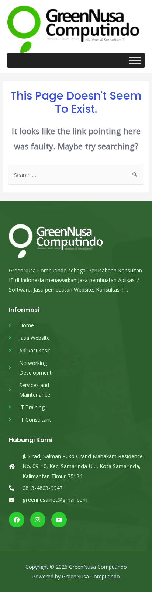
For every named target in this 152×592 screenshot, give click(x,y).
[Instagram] (38, 519)
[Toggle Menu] (135, 60)
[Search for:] (76, 174)
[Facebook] (16, 519)
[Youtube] (59, 519)
